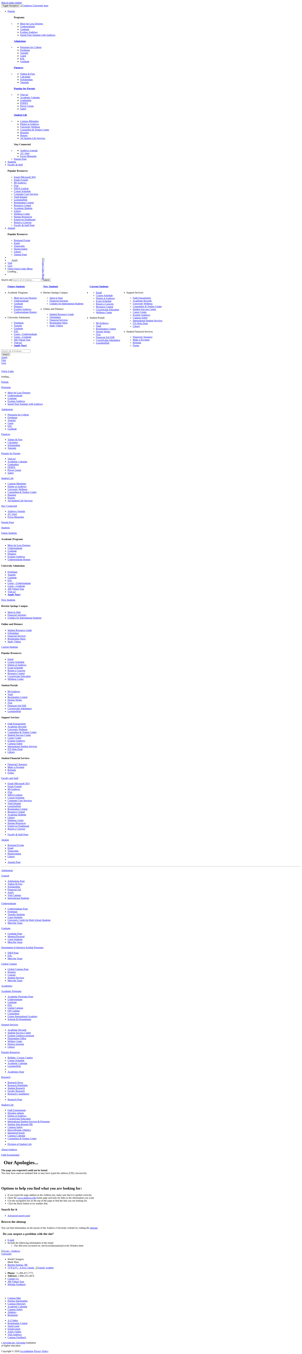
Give (10, 266)
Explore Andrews (29, 32)
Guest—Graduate (22, 337)
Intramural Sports (16, 1133)
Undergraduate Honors (25, 312)
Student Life (20, 115)
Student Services (16, 977)
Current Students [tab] (9, 647)
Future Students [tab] (9, 533)
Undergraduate (27, 26)
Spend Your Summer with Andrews (37, 35)
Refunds (137, 342)
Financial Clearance (142, 337)
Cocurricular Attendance (108, 340)
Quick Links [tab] (7, 371)
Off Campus (14, 1010)
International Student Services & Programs (29, 1121)
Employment (14, 1329)
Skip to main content (11, 2)
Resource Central (22, 205)
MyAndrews (20, 182)
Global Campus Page (18, 969)
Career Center (140, 312)
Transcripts (19, 246)
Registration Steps (58, 322)
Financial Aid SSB (105, 337)
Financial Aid (14, 889)
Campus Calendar (16, 1135)
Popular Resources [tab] (10, 1052)
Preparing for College (31, 47)
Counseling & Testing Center (34, 129)
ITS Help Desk (140, 323)
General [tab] (5, 875)
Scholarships (26, 79)
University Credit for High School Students (29, 920)
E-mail (11, 1240)
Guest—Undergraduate (25, 334)
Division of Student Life (20, 1144)
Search (6, 354)
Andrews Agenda (29, 150)
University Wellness (30, 127)
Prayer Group (27, 106)
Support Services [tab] (9, 1024)
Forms (136, 345)
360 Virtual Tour (22, 339)
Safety (23, 108)
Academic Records (142, 300)
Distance (18, 306)
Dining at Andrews (29, 124)
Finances (18, 67)
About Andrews (9, 1149)
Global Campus (15, 1008)
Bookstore (13, 1315)
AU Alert (24, 153)
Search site (6, 280)
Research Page (15, 1099)
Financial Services (59, 320)
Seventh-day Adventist (14, 1342)
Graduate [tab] (5, 928)
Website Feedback (17, 1284)
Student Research (16, 1088)
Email (17, 243)
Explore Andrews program (21, 1035)
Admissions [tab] (7, 409)
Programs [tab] (6, 387)
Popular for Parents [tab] (10, 453)
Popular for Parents (24, 88)
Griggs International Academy (22, 1016)
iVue (16, 185)
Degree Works (103, 331)
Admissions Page (16, 881)
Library (17, 211)
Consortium (13, 1013)
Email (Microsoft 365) (25, 177)
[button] (31, 268)
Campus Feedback (17, 1337)
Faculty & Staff (15, 164)
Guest (23, 55)
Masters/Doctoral (16, 936)
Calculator (25, 76)
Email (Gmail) (21, 180)
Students (12, 161)
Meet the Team (15, 923)
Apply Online (14, 1331)
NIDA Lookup (21, 188)
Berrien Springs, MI (17, 1265)
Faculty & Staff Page (24, 225)
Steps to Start (56, 298)
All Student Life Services (32, 138)
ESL (22, 58)
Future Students (16, 286)
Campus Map (14, 1298)
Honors (24, 135)
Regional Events (22, 240)
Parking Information (18, 1301)
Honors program (16, 1044)
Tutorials (24, 82)
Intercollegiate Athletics (19, 1130)
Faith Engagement (142, 298)
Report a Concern (22, 222)
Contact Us (13, 1278)
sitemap (94, 1228)
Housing (24, 132)
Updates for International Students (66, 303)
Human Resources (23, 216)
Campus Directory (17, 1303)
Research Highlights (18, 1085)
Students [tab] (5, 527)
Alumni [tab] (5, 840)
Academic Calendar (30, 97)
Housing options (16, 1113)
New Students (50, 286)
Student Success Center (144, 309)
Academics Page (16, 1071)
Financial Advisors (59, 300)
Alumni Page (20, 254)
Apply (14, 260)
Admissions (20, 41)
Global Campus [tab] (9, 964)
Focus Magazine (28, 156)
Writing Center (15, 1041)
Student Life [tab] (7, 478)
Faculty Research (16, 1091)
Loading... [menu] (13, 271)
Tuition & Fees (27, 74)
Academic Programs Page (20, 996)
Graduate (24, 29)
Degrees (12, 972)
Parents (11, 11)
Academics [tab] (6, 986)
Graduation (25, 100)
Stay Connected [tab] (9, 506)
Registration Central (24, 202)
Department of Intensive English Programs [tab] (22, 947)
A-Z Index (13, 1320)
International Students (18, 898)
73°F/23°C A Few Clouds (22, 1267)
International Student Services (147, 320)
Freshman (25, 50)
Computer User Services (26, 194)
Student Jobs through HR (20, 1124)
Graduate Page (15, 933)
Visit (10, 263)
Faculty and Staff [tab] (9, 778)
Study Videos (56, 325)
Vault (98, 326)
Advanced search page (19, 1215)
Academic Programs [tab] (11, 991)
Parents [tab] (4, 382)
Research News (15, 1082)
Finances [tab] (5, 434)
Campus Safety (140, 317)
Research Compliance (18, 1093)
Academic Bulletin (23, 208)
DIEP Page (13, 952)
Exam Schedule (104, 301)
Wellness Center (22, 214)
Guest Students (15, 917)
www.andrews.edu (26, 1197)
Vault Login (13, 1326)
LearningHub (20, 199)
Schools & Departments (19, 1019)
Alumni (11, 228)
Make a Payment (141, 339)
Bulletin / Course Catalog (20, 1057)
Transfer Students (16, 914)
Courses (12, 975)
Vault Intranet (20, 197)
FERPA (24, 103)
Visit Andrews (15, 1334)
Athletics (12, 1312)
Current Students (99, 286)
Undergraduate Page (18, 908)
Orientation (55, 317)
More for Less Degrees (31, 23)
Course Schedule (22, 191)
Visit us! (24, 94)
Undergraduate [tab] (8, 903)
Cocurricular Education (107, 309)
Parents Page (20, 159)
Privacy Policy (41, 1351)
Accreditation (26, 1351)
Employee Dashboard (24, 219)
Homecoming (20, 249)
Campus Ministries (29, 121)
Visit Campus (14, 895)
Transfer (24, 53)
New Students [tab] (8, 600)
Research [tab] (5, 1077)
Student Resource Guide (62, 314)
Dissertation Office (17, 1038)
